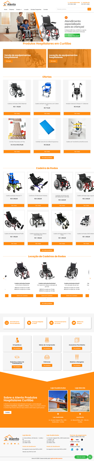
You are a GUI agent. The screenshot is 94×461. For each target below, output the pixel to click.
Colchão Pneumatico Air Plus (17, 141)
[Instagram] (7, 443)
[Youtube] (14, 443)
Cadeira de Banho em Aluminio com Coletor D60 (47, 104)
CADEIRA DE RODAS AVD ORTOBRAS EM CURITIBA (62, 196)
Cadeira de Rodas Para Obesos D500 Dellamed (38, 234)
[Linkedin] (11, 443)
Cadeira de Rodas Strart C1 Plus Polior (62, 234)
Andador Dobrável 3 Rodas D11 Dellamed (77, 103)
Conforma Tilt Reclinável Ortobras (38, 195)
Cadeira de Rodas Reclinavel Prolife (14, 233)
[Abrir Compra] (21, 9)
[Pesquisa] (89, 9)
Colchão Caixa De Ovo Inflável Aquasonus (47, 141)
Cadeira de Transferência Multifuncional (77, 141)
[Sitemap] (18, 443)
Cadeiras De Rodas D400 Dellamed (17, 103)
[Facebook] (4, 443)
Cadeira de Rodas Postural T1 (14, 195)
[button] (47, 27)
